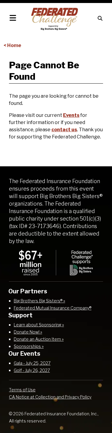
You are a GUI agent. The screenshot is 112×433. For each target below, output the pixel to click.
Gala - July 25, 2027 (32, 363)
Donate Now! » (28, 331)
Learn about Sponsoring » (39, 324)
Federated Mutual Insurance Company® (52, 307)
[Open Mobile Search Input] (100, 18)
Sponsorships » (29, 346)
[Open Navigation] (12, 18)
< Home (12, 45)
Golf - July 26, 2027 (32, 370)
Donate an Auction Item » (39, 339)
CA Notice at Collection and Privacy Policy (50, 396)
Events (71, 115)
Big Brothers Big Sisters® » (39, 300)
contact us (64, 129)
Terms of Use (22, 389)
